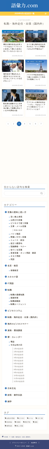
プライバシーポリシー (19, 442)
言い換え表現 (16, 217)
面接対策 (14, 298)
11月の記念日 (19, 378)
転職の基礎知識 (17, 295)
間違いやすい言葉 (18, 237)
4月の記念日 (18, 358)
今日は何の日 (16, 345)
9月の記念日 (18, 372)
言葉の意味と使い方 (17, 212)
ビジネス (21, 418)
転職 (10, 290)
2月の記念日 (18, 352)
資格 (36, 422)
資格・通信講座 (15, 330)
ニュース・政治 (17, 240)
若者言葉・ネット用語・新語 (23, 253)
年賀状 (18, 422)
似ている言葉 (16, 250)
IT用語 (11, 283)
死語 (13, 259)
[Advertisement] (24, 155)
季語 (13, 342)
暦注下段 (27, 422)
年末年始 (9, 422)
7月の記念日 (18, 366)
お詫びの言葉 (16, 220)
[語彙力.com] (24, 9)
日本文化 (12, 388)
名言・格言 (13, 265)
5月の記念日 (18, 361)
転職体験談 (15, 301)
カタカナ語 (13, 277)
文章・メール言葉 (18, 226)
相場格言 (14, 270)
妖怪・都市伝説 (15, 395)
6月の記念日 (18, 363)
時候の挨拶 (18, 230)
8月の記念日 (18, 369)
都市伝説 (9, 426)
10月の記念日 (19, 375)
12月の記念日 (19, 381)
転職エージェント (18, 304)
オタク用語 (15, 256)
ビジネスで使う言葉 (19, 223)
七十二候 (40, 418)
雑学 (10, 401)
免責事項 (34, 442)
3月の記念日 (18, 355)
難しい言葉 (19, 426)
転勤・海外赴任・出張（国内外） (23, 317)
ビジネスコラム (15, 311)
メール (31, 418)
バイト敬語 (15, 234)
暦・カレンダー (15, 337)
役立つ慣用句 (16, 243)
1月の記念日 (18, 349)
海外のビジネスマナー (18, 324)
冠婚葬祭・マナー (18, 247)
